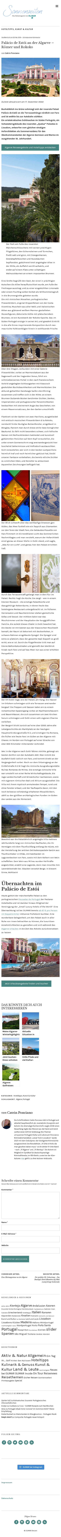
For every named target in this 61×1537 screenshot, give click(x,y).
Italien (36, 1312)
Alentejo (15, 1305)
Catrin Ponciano (12, 53)
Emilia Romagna (15, 1309)
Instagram (9, 1444)
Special (18, 1380)
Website (4, 1245)
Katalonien (16, 1316)
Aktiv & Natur (14, 1355)
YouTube (20, 1444)
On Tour (38, 1373)
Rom (27, 1330)
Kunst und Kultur (8, 1319)
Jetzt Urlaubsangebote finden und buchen (26, 983)
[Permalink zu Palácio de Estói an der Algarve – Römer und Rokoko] (30, 96)
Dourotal (4, 1309)
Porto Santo (44, 1325)
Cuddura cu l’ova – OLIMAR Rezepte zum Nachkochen (31, 1406)
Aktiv (7, 1306)
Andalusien (38, 1305)
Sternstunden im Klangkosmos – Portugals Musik (36, 1414)
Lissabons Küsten (10, 1322)
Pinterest (26, 1444)
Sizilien (42, 1330)
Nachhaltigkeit (44, 1370)
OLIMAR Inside (23, 1373)
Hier (22, 1158)
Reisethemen (12, 1377)
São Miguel (20, 1333)
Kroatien (26, 1315)
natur (14, 1326)
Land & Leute (26, 1369)
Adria (3, 1306)
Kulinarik (34, 1316)
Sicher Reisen (31, 1377)
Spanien (7, 1334)
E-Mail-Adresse (8, 1234)
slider (51, 1329)
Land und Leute (32, 1319)
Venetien (39, 1334)
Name (4, 1222)
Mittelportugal (46, 1322)
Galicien (47, 1309)
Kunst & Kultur (24, 29)
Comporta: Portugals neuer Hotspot (29, 1417)
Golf (8, 1360)
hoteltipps (27, 1313)
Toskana (31, 1334)
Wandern (46, 1334)
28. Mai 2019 (17, 37)
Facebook (4, 1444)
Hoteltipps (7, 29)
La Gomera (20, 1319)
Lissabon (45, 1318)
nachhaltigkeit (6, 1326)
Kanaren (46, 1312)
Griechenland (15, 1312)
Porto (34, 1325)
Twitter (15, 1444)
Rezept (21, 1330)
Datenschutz (7, 1498)
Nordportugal (24, 1325)
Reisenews (50, 1373)
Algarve (19, 1099)
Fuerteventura (39, 1309)
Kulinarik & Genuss (17, 1364)
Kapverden (6, 1316)
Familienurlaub (27, 1309)
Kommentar (7, 1190)
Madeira (26, 1322)
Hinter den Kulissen (21, 1360)
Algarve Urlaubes (9, 928)
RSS (32, 1444)
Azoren (50, 1305)
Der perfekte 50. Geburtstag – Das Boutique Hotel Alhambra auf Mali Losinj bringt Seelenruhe (47, 1278)
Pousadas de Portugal (29, 899)
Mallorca (35, 1323)
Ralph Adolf (6, 1417)
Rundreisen (33, 1330)
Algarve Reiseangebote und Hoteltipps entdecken (30, 147)
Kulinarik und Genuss (46, 1316)
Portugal (26, 1099)
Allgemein (37, 1355)
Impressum (6, 1482)
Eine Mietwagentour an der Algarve (14, 1275)
